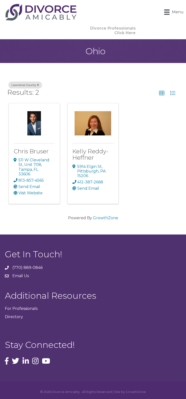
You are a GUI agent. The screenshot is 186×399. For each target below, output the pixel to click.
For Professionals (21, 308)
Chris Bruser (31, 151)
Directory (14, 316)
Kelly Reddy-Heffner (90, 154)
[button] (162, 93)
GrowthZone (105, 218)
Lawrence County (23, 85)
